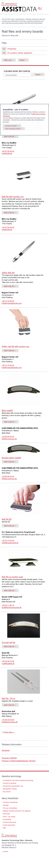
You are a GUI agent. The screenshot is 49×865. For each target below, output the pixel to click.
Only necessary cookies (12, 129)
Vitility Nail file (8, 272)
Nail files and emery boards (14, 23)
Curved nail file (8, 642)
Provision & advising (9, 783)
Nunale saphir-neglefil (11, 457)
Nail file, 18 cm (8, 698)
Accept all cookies (11, 126)
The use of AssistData (10, 808)
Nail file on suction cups (12, 576)
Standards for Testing (10, 789)
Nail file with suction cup (12, 196)
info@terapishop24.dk (10, 543)
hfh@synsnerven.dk (9, 439)
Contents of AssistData (10, 802)
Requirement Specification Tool (13, 786)
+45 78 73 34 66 (8, 540)
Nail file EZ (7, 519)
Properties (11, 48)
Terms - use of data (9, 816)
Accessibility (7, 819)
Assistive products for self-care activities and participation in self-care (23, 20)
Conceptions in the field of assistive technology (18, 780)
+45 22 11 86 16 (8, 605)
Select (38, 74)
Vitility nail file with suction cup (15, 346)
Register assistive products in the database (17, 811)
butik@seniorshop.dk (10, 722)
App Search (7, 792)
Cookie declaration (9, 825)
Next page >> (10, 732)
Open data (6, 814)
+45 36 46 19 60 (8, 661)
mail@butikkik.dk (8, 663)
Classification (20, 19)
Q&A (4, 828)
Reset (22, 60)
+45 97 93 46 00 (8, 151)
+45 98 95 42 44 (8, 436)
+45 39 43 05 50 (8, 719)
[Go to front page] (16, 9)
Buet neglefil (7, 410)
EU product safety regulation (19, 52)
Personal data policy (9, 822)
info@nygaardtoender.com (12, 303)
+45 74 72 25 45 (8, 301)
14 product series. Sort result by (17, 71)
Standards (6, 750)
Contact (5, 851)
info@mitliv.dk (7, 153)
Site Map (6, 805)
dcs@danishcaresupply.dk (11, 607)
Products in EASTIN (9, 758)
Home (13, 19)
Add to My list (9, 136)
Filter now (7, 60)
